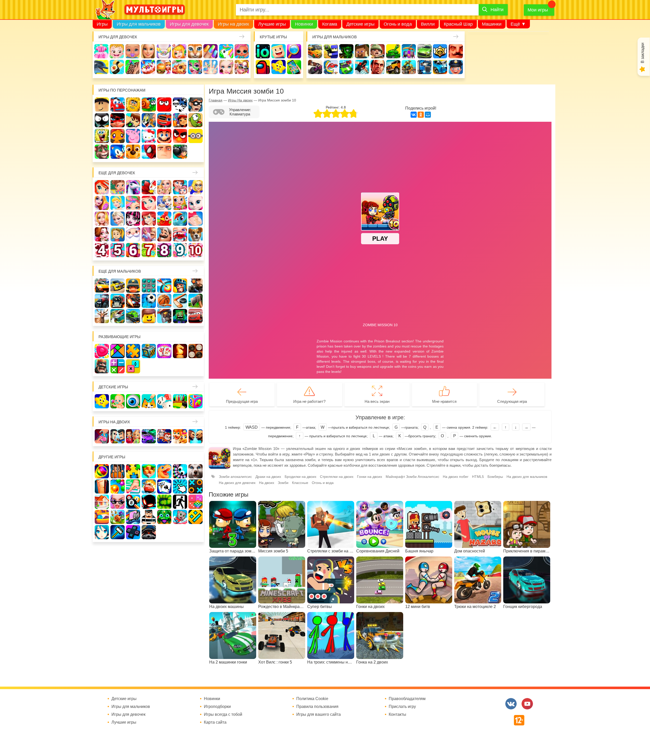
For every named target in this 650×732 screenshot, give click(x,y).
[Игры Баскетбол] (164, 301)
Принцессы (117, 203)
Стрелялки (331, 51)
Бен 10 (133, 120)
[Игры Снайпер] (195, 285)
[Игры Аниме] (102, 532)
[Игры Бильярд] (133, 502)
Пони (180, 219)
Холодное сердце (117, 219)
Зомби (346, 51)
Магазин (180, 203)
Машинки (491, 24)
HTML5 (478, 476)
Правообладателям (407, 699)
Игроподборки (217, 707)
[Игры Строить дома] (102, 502)
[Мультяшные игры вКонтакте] (511, 703)
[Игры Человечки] (149, 502)
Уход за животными (179, 67)
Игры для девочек (189, 24)
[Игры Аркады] (133, 517)
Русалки (149, 219)
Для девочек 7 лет (149, 250)
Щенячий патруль (133, 152)
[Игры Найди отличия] (133, 401)
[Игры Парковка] (102, 285)
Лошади (133, 187)
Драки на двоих (268, 476)
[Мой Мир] (428, 115)
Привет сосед (456, 51)
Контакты (397, 714)
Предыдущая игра (242, 401)
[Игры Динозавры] (164, 471)
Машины (424, 51)
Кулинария (117, 67)
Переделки (149, 234)
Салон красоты (195, 67)
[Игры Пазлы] (133, 351)
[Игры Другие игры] (133, 532)
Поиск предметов (294, 51)
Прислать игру (402, 707)
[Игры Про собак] (195, 471)
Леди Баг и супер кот (117, 120)
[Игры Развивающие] (195, 401)
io (263, 51)
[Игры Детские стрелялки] (180, 401)
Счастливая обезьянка (117, 136)
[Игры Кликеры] (180, 486)
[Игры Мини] (195, 502)
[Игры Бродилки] (117, 517)
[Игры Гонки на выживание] (133, 301)
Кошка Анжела (195, 203)
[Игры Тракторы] (102, 301)
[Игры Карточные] (164, 486)
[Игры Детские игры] (102, 401)
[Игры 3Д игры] (149, 471)
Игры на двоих (233, 24)
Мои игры (538, 9)
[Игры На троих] (133, 471)
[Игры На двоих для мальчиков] (117, 436)
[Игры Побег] (117, 471)
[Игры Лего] (149, 316)
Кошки (195, 51)
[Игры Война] (133, 285)
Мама (180, 187)
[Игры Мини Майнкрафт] (117, 532)
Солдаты (377, 51)
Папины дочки (117, 234)
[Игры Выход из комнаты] (180, 502)
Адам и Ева (133, 104)
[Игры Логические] (117, 351)
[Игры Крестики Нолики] (195, 486)
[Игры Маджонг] (164, 351)
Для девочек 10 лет (195, 250)
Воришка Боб (195, 104)
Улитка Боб (149, 104)
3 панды (180, 104)
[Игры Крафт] (149, 285)
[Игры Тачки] (195, 316)
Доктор (179, 51)
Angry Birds (180, 136)
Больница (195, 187)
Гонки (315, 51)
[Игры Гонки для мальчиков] (117, 285)
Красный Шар (458, 24)
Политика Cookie (312, 699)
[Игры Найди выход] (102, 486)
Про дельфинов (101, 67)
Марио (164, 136)
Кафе (164, 203)
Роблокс (102, 104)
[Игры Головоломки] (149, 351)
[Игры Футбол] (149, 301)
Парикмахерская (133, 203)
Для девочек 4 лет (102, 250)
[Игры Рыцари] (180, 285)
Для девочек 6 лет (133, 250)
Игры (102, 24)
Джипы (393, 67)
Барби (148, 51)
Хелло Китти (149, 136)
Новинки (304, 24)
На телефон (294, 67)
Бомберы (180, 152)
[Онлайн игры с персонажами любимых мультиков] (154, 10)
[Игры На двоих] (102, 436)
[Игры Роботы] (164, 316)
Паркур (362, 67)
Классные (300, 482)
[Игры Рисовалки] (149, 401)
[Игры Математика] (117, 366)
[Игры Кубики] (164, 401)
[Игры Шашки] (195, 351)
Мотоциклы (409, 67)
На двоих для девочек (237, 482)
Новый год (133, 234)
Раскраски (149, 187)
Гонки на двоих (369, 476)
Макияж (226, 67)
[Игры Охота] (102, 316)
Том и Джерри (149, 120)
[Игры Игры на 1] (133, 486)
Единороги (226, 51)
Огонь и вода (398, 24)
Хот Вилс (440, 67)
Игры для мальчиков (139, 24)
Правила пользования (317, 707)
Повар (164, 234)
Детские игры (360, 24)
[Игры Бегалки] (180, 517)
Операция (210, 67)
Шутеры (315, 67)
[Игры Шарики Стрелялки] (102, 471)
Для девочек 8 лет (164, 250)
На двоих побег (455, 476)
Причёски (102, 203)
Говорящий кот (102, 152)
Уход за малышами (132, 51)
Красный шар (164, 104)
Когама (329, 24)
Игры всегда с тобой (223, 714)
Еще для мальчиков (120, 271)
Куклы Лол (242, 51)
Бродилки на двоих (300, 476)
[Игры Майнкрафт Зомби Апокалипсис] (180, 316)
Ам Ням (195, 120)
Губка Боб (102, 136)
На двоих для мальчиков (527, 476)
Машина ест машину (331, 67)
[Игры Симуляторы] (149, 532)
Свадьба (102, 219)
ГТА (377, 67)
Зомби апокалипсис (235, 476)
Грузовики (424, 67)
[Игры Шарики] (117, 486)
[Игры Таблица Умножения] (133, 366)
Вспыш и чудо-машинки (164, 120)
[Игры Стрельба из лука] (164, 285)
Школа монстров (133, 219)
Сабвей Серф (180, 120)
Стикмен (102, 120)
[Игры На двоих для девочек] (133, 436)
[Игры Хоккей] (180, 301)
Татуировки (132, 67)
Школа (117, 187)
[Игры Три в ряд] (102, 351)
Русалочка (149, 203)
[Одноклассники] (421, 115)
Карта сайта (215, 722)
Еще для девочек (117, 173)
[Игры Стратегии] (102, 366)
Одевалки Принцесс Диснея (102, 234)
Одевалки (101, 51)
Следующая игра (512, 401)
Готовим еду (164, 67)
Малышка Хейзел (117, 51)
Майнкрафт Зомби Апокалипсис (412, 476)
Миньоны (195, 136)
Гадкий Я (164, 152)
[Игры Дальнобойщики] (117, 301)
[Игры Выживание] (195, 301)
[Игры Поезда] (133, 316)
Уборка (164, 51)
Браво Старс (440, 51)
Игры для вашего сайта (318, 714)
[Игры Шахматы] (180, 351)
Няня (164, 187)
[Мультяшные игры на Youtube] (527, 703)
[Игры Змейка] (164, 502)
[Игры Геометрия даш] (195, 517)
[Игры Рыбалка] (117, 316)
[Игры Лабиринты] (102, 517)
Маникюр (210, 51)
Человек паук (149, 152)
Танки (393, 51)
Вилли (428, 24)
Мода (242, 67)
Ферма (164, 219)
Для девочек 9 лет (180, 250)
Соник (117, 152)
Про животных (195, 234)
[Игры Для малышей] (117, 401)
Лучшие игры (272, 24)
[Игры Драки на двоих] (195, 436)
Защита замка (409, 51)
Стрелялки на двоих (336, 476)
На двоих (266, 482)
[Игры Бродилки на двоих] (180, 436)
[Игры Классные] (117, 502)
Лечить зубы (180, 234)
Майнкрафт (362, 51)
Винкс (102, 187)
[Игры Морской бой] (149, 486)
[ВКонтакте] (414, 115)
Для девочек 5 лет (117, 250)
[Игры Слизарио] (180, 471)
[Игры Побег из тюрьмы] (149, 517)
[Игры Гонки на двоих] (149, 436)
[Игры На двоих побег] (164, 436)
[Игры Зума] (164, 517)
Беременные (195, 219)
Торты (148, 67)
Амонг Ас (263, 67)
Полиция (456, 67)
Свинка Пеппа (133, 136)
